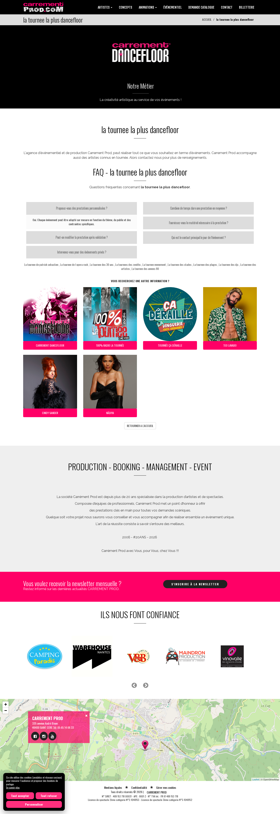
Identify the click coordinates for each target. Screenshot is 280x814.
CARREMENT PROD (157, 792)
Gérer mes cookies (166, 787)
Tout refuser (49, 795)
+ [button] (5, 704)
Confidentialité (139, 787)
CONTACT (226, 7)
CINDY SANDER (50, 413)
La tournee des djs (228, 264)
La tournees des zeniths (128, 264)
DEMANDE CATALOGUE (201, 7)
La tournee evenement (154, 264)
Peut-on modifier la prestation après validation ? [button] (82, 237)
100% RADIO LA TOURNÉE (110, 345)
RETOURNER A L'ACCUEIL (140, 426)
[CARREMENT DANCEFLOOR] (140, 50)
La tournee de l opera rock (74, 264)
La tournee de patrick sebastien (41, 264)
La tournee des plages (205, 264)
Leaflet (255, 779)
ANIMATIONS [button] (147, 7)
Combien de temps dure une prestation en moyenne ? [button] (198, 208)
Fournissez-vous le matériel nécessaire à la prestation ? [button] (198, 222)
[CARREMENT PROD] (43, 7)
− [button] (5, 710)
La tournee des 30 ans (101, 264)
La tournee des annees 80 (145, 268)
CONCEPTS (125, 7)
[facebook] (35, 736)
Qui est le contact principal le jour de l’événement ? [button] (198, 237)
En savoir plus (13, 787)
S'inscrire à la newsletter (195, 584)
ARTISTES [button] (104, 7)
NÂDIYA (110, 413)
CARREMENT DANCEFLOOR (50, 345)
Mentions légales (113, 787)
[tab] (81, 208)
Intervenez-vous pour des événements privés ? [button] (81, 252)
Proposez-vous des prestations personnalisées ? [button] (81, 208)
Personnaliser (34, 804)
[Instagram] (44, 736)
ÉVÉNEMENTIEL (172, 7)
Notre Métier (140, 85)
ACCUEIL (207, 19)
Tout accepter (20, 795)
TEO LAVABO (230, 345)
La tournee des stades (179, 264)
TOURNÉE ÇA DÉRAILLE (170, 345)
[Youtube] (52, 736)
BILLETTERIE (246, 7)
